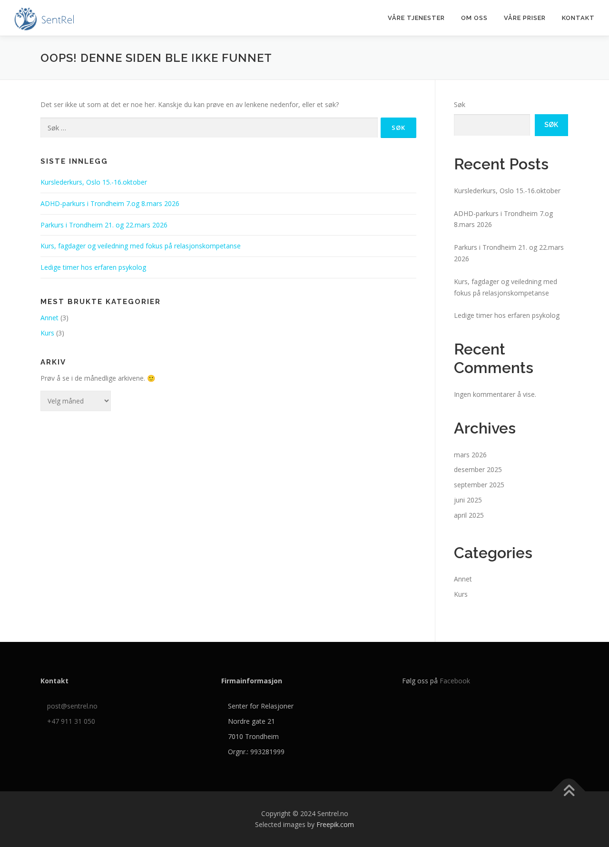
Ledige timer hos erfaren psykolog (93, 267)
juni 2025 (468, 499)
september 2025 (479, 484)
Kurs (47, 332)
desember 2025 (478, 469)
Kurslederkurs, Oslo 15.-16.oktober (93, 182)
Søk (459, 104)
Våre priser (525, 17)
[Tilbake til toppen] (569, 791)
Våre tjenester (416, 17)
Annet (49, 317)
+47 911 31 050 (71, 721)
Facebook (455, 680)
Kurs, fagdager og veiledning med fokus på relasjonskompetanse (140, 245)
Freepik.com (335, 824)
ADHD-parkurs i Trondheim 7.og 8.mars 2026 (109, 203)
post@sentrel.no (72, 705)
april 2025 (469, 515)
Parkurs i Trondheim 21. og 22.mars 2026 (103, 224)
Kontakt (578, 17)
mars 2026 (470, 454)
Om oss (474, 17)
